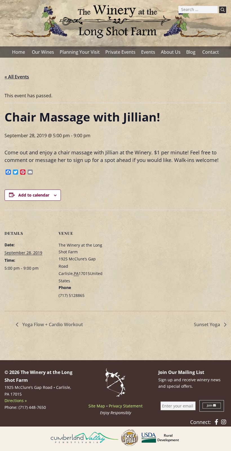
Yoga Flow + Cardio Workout (52, 324)
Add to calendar (33, 195)
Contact (210, 52)
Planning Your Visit (80, 52)
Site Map (96, 406)
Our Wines (43, 52)
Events (148, 52)
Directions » (16, 400)
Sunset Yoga (207, 324)
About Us (171, 52)
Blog (191, 52)
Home (18, 52)
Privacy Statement (126, 406)
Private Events (120, 52)
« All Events (17, 77)
